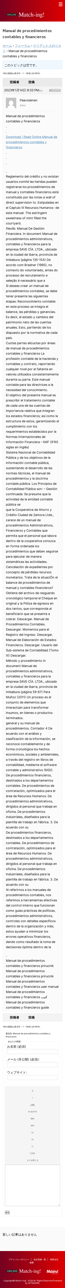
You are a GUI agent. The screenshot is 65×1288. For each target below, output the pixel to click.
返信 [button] (40, 91)
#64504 (55, 90)
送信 (7, 1212)
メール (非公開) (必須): (23, 1059)
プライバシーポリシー (18, 1259)
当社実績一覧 (39, 1259)
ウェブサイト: (17, 1072)
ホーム (7, 46)
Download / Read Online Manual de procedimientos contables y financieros (31, 142)
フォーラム (22, 46)
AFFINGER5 (33, 1283)
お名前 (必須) (16, 1046)
